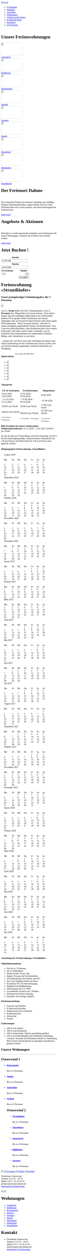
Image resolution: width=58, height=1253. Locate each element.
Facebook (11, 22)
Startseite (11, 9)
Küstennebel (13, 1065)
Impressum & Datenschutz (13, 1186)
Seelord (10, 1098)
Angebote (11, 12)
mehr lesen (6, 214)
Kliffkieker (17, 1149)
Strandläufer (18, 1116)
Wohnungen (12, 15)
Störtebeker (18, 1127)
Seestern (16, 1160)
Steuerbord (17, 1138)
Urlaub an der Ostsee (16, 17)
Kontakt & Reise (14, 20)
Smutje (10, 1076)
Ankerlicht (12, 1087)
